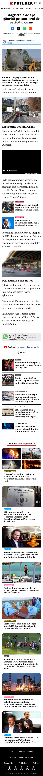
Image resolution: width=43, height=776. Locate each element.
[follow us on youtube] (9, 347)
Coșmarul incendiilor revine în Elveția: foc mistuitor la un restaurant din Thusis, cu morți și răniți (20, 477)
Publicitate (23, 763)
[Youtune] (27, 768)
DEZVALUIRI (5, 9)
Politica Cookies (26, 752)
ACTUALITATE (18, 9)
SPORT (6, 656)
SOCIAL (21, 35)
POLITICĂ (29, 9)
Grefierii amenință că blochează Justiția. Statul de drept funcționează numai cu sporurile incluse (28, 380)
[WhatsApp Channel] (33, 768)
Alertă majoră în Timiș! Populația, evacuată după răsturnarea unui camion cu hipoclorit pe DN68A (27, 207)
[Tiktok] (21, 768)
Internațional (10, 471)
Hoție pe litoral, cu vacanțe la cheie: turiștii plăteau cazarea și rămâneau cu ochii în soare (21, 590)
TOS (12, 752)
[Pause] (3, 170)
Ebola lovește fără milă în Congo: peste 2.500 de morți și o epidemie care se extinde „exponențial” (20, 626)
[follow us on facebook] (33, 347)
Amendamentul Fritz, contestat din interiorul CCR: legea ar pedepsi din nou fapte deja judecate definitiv (21, 554)
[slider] (13, 171)
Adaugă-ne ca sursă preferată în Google (21, 41)
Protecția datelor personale (21, 757)
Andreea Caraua (32, 33)
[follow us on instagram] (20, 347)
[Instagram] (15, 768)
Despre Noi (8, 763)
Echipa (36, 763)
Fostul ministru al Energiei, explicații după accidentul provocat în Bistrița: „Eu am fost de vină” (27, 223)
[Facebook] (9, 768)
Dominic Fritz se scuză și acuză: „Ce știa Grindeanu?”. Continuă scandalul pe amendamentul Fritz (21, 740)
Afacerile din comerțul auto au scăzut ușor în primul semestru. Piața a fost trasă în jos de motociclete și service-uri (27, 398)
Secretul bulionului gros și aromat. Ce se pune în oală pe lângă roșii (28, 365)
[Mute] (7, 170)
